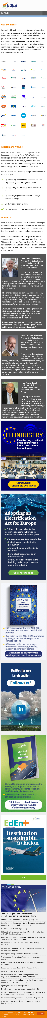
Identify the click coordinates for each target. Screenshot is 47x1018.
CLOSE (40, 1013)
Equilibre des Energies (9, 5)
